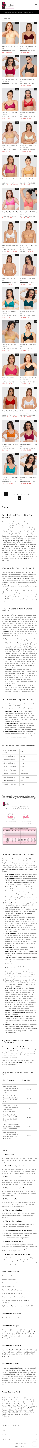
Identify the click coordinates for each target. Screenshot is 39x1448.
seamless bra (20, 1012)
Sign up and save (10, 1439)
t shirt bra (18, 1016)
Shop (4, 1430)
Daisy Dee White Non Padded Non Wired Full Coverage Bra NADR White (10, 1099)
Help (4, 1434)
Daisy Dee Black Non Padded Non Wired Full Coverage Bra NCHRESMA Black (10, 1108)
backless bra (9, 878)
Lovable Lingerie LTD (12, 1425)
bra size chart (12, 796)
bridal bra (23, 558)
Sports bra (16, 1000)
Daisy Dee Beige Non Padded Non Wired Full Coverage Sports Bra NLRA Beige (10, 1135)
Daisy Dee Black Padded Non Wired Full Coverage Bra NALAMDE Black (11, 1126)
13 (33, 494)
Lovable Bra (16, 1318)
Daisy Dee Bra (6, 1318)
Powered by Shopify (19, 1446)
